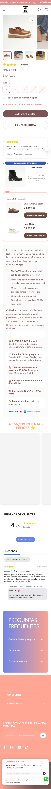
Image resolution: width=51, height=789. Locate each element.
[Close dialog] (42, 762)
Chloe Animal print (33, 203)
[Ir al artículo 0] (7, 55)
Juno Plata (29, 224)
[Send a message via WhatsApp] (46, 779)
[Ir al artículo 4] (40, 55)
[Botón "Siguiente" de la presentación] (47, 149)
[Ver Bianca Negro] (15, 176)
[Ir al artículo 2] (18, 55)
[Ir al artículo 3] (29, 55)
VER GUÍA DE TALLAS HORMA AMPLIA (22, 104)
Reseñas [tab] (12, 551)
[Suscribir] (43, 735)
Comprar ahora (25, 125)
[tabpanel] (25, 579)
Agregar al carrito (35, 215)
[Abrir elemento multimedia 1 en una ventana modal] (32, 20)
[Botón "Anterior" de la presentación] (4, 149)
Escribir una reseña (25, 539)
